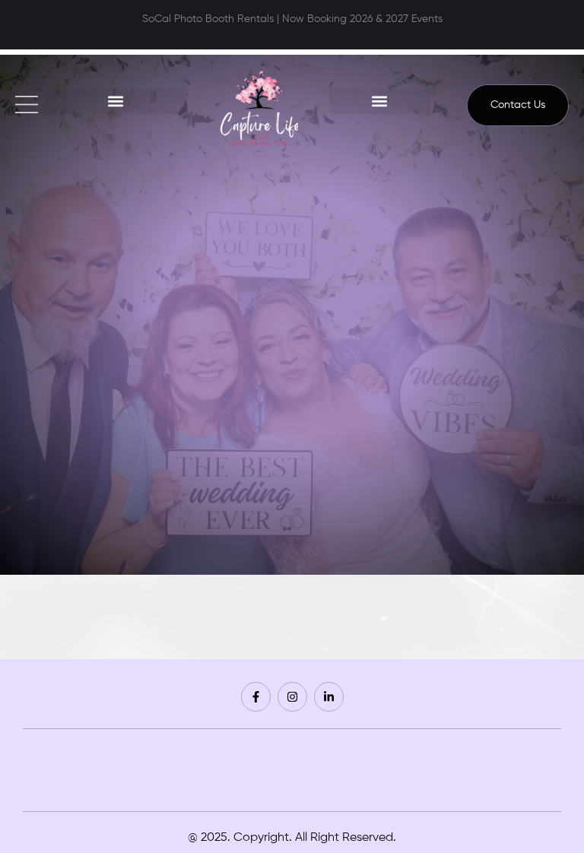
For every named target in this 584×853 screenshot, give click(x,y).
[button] (115, 101)
